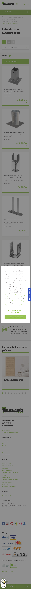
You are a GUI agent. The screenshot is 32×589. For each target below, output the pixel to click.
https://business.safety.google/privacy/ (15, 305)
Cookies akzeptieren (15, 317)
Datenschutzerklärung (18, 301)
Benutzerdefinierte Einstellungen (15, 311)
